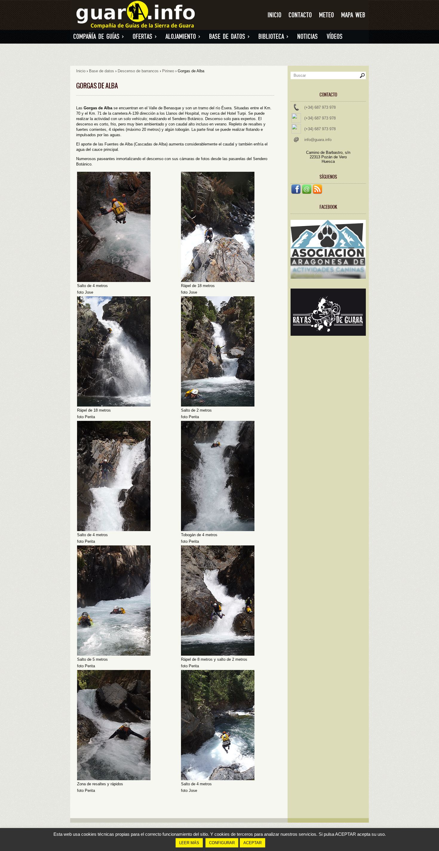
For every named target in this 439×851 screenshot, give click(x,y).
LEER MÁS (189, 843)
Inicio (274, 15)
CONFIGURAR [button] (222, 843)
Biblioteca (273, 36)
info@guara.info (317, 139)
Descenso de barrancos (138, 71)
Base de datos (229, 36)
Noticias (307, 36)
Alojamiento (182, 36)
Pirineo (168, 71)
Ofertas (144, 36)
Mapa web (353, 15)
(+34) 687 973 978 (320, 107)
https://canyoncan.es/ (328, 272)
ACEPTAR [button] (252, 843)
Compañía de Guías (98, 36)
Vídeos (335, 36)
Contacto (300, 15)
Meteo (326, 15)
